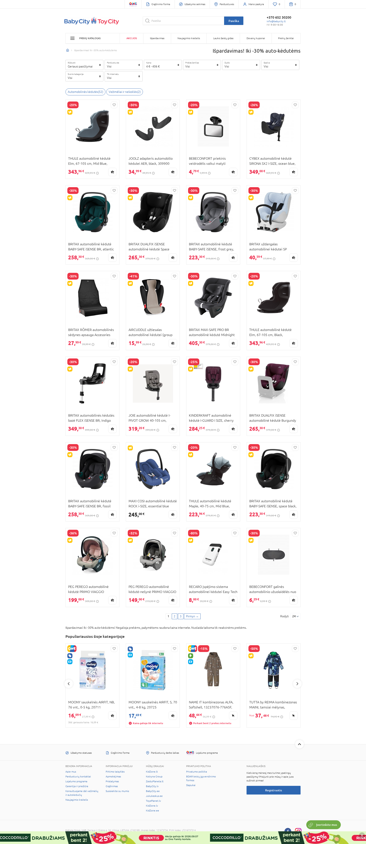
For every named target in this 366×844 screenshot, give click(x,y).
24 (294, 616)
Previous (68, 683)
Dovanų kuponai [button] (256, 38)
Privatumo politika (196, 771)
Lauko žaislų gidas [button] (223, 38)
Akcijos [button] (131, 38)
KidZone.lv (152, 805)
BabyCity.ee (153, 791)
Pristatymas (112, 781)
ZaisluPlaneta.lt (155, 781)
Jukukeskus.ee (154, 796)
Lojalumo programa (76, 781)
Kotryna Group (154, 776)
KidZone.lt (152, 771)
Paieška (234, 21)
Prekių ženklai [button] (286, 38)
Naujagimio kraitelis (76, 799)
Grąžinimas (112, 786)
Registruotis (273, 790)
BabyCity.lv (152, 786)
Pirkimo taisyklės (115, 771)
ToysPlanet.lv (153, 800)
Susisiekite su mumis (117, 791)
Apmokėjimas (113, 776)
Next (297, 683)
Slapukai (190, 785)
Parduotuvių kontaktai (78, 776)
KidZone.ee (152, 810)
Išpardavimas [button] (157, 38)
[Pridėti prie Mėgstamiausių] (114, 105)
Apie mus (70, 771)
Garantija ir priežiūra (76, 786)
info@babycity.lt (276, 21)
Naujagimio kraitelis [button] (188, 38)
